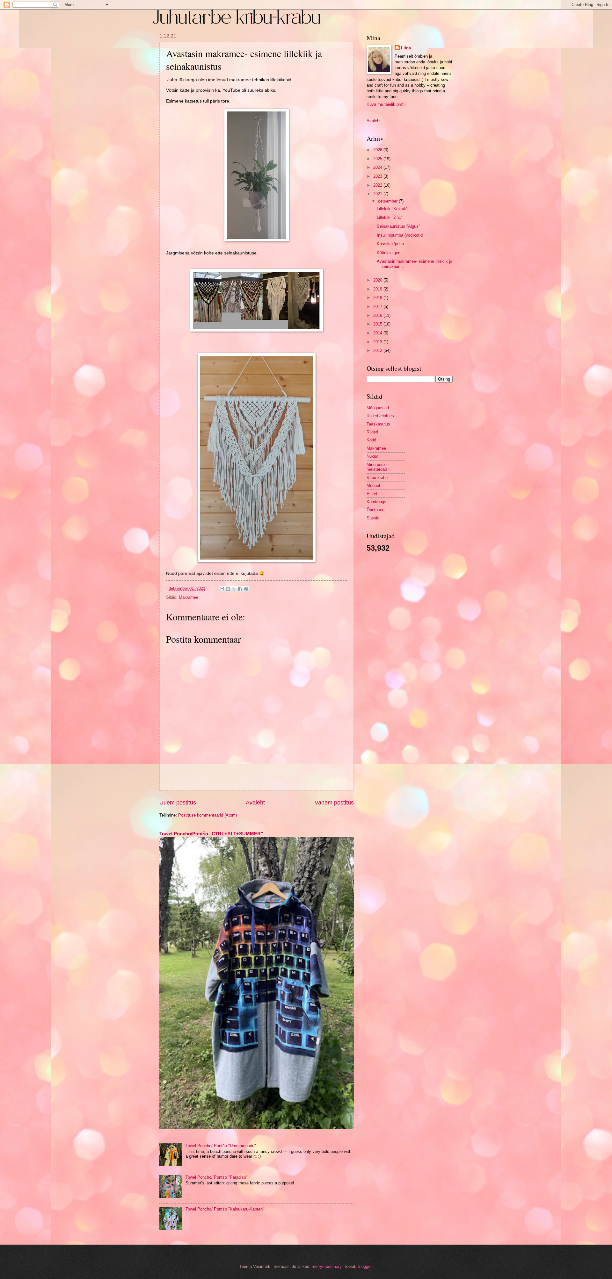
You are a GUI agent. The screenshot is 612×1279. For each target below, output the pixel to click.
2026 (378, 149)
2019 (378, 289)
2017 (378, 306)
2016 (378, 315)
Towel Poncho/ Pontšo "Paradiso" (217, 1177)
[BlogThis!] (228, 589)
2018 (378, 297)
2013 (378, 341)
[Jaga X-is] (234, 589)
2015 (378, 324)
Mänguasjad (378, 407)
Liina (406, 48)
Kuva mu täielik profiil (386, 104)
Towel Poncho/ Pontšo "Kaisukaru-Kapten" (225, 1209)
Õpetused (375, 509)
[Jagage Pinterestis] (246, 589)
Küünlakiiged (388, 252)
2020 (378, 280)
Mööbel (373, 485)
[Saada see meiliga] (222, 589)
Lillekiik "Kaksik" (392, 208)
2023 (378, 176)
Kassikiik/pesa (390, 243)
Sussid (373, 518)
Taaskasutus (378, 424)
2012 (378, 350)
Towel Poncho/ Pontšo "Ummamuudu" (221, 1145)
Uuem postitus (177, 802)
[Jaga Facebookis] (240, 589)
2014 (378, 333)
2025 (378, 158)
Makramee (188, 597)
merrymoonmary (326, 1266)
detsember (388, 201)
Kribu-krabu (377, 477)
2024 (378, 167)
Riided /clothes (380, 415)
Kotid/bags (376, 501)
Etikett (373, 493)
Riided (372, 432)
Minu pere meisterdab (377, 467)
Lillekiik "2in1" (390, 217)
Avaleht (255, 802)
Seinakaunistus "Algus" (398, 226)
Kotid (371, 440)
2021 (378, 193)
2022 (378, 185)
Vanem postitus (334, 802)
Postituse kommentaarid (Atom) (207, 815)
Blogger (364, 1266)
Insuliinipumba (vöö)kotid (400, 235)
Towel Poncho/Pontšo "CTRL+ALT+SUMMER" (211, 833)
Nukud (372, 456)
